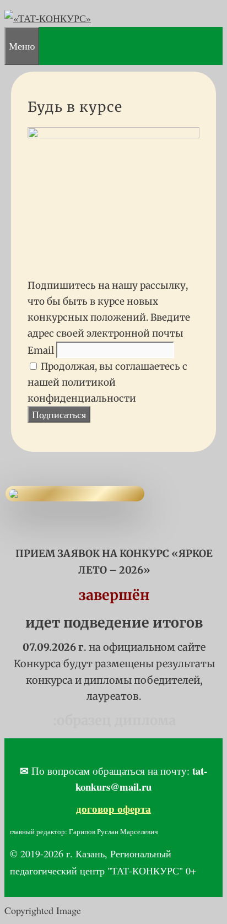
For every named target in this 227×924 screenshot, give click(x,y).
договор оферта (113, 808)
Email (41, 350)
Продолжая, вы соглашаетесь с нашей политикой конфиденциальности (107, 382)
